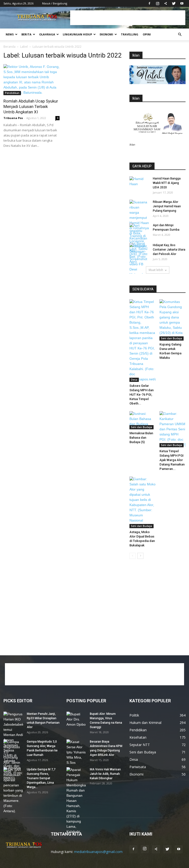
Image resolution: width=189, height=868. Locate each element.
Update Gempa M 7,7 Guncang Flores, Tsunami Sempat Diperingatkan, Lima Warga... (41, 778)
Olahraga (47, 34)
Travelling (129, 34)
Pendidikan (12, 93)
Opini (147, 34)
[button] (180, 34)
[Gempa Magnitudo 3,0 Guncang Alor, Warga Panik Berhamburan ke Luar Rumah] (13, 760)
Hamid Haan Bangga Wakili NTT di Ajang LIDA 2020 (167, 183)
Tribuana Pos (13, 118)
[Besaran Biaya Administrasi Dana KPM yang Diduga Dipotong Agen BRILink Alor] (76, 752)
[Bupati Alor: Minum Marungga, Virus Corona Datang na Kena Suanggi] (76, 719)
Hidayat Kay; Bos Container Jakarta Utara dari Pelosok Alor (169, 249)
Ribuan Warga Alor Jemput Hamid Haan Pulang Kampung (167, 206)
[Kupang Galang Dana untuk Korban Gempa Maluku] (172, 320)
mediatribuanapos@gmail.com (98, 851)
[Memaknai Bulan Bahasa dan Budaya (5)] (142, 420)
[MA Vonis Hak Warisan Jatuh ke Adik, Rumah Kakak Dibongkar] (76, 800)
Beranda (9, 47)
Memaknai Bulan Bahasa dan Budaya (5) (141, 437)
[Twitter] (173, 3)
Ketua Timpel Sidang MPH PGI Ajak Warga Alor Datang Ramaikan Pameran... (172, 460)
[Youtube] (182, 3)
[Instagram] (157, 3)
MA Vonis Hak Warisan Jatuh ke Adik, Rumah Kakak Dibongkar (105, 774)
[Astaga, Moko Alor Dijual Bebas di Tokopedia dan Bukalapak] (142, 502)
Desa (134, 379)
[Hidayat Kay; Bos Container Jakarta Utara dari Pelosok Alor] (139, 250)
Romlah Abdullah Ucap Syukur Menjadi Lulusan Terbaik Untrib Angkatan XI (30, 106)
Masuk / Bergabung (54, 3)
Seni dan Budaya (171, 338)
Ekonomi (106, 34)
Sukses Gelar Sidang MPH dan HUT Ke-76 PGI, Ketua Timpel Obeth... (141, 394)
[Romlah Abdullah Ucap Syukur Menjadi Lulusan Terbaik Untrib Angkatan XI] (31, 79)
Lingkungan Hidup (77, 34)
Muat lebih (156, 270)
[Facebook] (149, 3)
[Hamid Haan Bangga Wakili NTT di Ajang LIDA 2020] (139, 183)
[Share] (165, 3)
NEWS (10, 34)
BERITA (26, 34)
